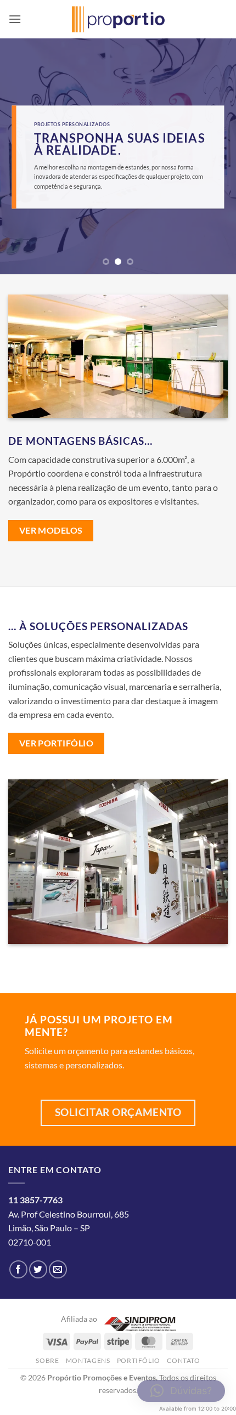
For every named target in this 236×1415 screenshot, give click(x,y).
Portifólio (138, 1360)
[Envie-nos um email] (58, 1269)
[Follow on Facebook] (18, 1269)
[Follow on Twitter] (38, 1269)
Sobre (47, 1360)
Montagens (88, 1360)
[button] (14, 18)
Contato (183, 1360)
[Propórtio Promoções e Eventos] (118, 19)
